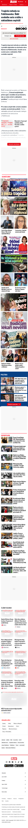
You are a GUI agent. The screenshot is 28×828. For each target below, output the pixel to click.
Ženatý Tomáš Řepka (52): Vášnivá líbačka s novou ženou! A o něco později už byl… (19, 440)
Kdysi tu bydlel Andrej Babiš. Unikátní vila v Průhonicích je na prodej (19, 560)
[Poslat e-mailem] (26, 29)
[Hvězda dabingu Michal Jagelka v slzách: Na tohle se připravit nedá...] (6, 527)
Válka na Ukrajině (18, 723)
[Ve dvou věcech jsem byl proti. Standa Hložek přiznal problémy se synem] (6, 492)
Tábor (17, 745)
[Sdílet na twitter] (19, 29)
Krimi (17, 726)
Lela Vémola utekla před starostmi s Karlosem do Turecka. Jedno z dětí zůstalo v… (19, 569)
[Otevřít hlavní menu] (1, 1)
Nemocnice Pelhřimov (10, 747)
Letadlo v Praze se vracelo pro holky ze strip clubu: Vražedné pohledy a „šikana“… (18, 535)
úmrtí (20, 739)
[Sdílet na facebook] (17, 29)
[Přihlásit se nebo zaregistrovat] (25, 1)
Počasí (4, 726)
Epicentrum (11, 726)
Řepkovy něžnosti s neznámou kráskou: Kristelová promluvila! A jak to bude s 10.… (19, 509)
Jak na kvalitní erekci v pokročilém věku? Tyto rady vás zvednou (19, 474)
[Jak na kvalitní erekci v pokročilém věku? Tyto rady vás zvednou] (6, 475)
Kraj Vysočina (21, 742)
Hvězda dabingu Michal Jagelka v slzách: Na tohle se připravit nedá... (19, 527)
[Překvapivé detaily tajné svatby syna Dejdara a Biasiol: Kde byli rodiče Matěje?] (6, 449)
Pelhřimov (12, 745)
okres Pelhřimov (5, 745)
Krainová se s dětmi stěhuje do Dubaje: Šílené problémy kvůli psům (18, 518)
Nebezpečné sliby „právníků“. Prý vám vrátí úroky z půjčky (18, 465)
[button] (9, 765)
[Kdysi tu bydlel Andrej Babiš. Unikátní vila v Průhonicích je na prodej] (6, 561)
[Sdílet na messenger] (21, 29)
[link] (6, 762)
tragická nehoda (13, 742)
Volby (9, 723)
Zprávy (4, 723)
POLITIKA (4, 375)
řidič (11, 739)
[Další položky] (26, 4)
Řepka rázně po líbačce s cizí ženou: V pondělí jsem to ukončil (19, 483)
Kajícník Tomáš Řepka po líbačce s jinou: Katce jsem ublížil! (19, 552)
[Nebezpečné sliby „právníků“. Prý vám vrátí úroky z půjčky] (6, 467)
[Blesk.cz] (13, 1)
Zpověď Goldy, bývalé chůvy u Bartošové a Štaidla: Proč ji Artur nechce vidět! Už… (18, 544)
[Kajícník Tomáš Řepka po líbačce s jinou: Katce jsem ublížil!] (6, 553)
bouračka (15, 739)
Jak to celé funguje (14, 38)
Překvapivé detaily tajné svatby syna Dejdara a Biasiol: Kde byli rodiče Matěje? (19, 448)
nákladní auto (5, 742)
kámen (3, 747)
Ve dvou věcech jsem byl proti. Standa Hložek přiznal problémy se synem (19, 492)
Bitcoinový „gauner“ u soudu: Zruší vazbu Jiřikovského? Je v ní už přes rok (20, 389)
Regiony (4, 728)
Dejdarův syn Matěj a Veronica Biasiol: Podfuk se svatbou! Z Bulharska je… (19, 457)
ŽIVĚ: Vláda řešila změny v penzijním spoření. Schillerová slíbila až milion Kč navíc (21, 381)
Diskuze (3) (4, 28)
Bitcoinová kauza (13, 728)
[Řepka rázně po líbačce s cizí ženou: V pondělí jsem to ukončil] (6, 484)
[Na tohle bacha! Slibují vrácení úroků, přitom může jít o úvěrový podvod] (6, 501)
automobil (22, 745)
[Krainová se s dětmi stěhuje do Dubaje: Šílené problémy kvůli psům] (6, 518)
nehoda (3, 739)
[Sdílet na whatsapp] (23, 29)
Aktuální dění (6, 720)
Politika (3, 384)
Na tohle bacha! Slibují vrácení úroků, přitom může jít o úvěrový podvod (19, 500)
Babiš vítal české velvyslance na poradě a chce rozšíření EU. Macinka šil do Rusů (20, 398)
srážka (7, 739)
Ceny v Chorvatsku (6, 731)
